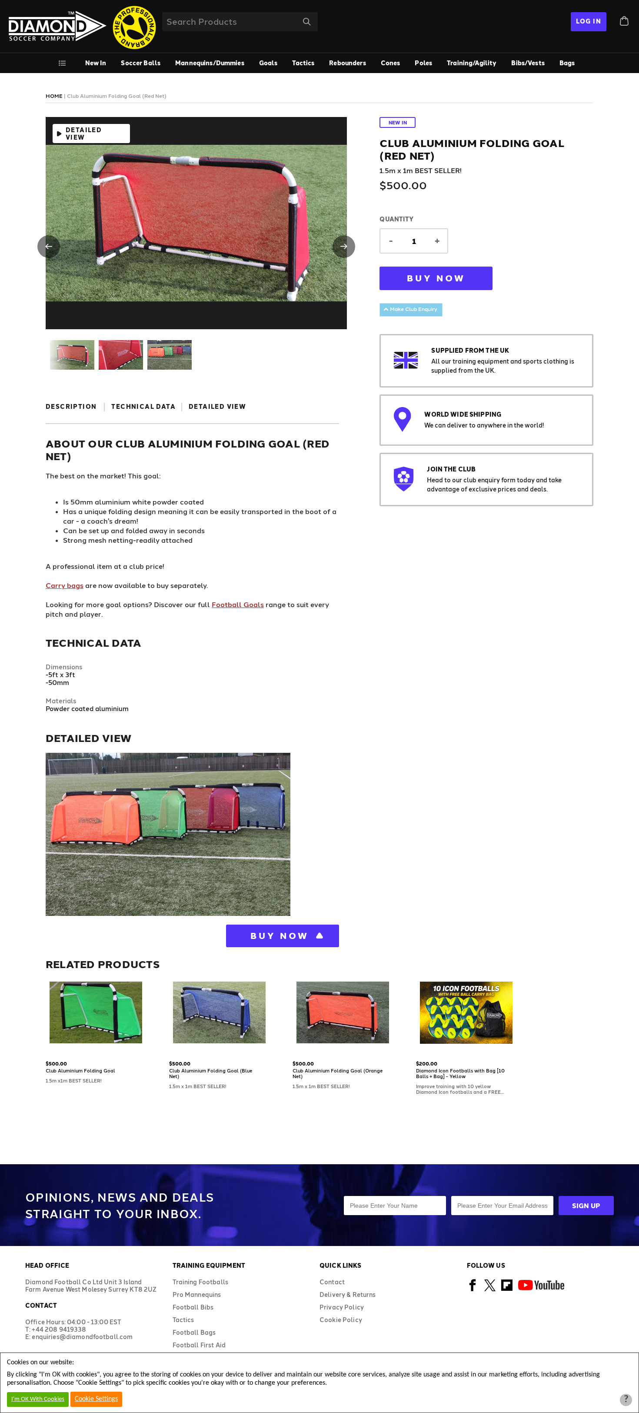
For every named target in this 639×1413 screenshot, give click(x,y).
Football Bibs (193, 1307)
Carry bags (64, 585)
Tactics (303, 63)
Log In (588, 21)
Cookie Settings (96, 1399)
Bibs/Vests (527, 63)
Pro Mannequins (197, 1294)
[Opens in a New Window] (473, 1289)
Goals (268, 63)
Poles (423, 63)
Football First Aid (199, 1345)
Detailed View (84, 133)
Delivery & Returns (348, 1294)
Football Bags (194, 1332)
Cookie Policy (341, 1319)
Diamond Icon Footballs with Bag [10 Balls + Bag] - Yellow (460, 1073)
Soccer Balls (140, 63)
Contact (332, 1282)
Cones (390, 63)
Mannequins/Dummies (209, 63)
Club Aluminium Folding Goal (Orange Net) (338, 1073)
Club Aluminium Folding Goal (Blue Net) (210, 1073)
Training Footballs (201, 1282)
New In (95, 63)
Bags (567, 63)
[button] (48, 246)
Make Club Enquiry (413, 309)
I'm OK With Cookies (37, 1399)
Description (71, 406)
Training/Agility (471, 63)
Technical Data (143, 406)
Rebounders (347, 63)
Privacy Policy (342, 1307)
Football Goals (238, 604)
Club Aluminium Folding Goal (80, 1070)
